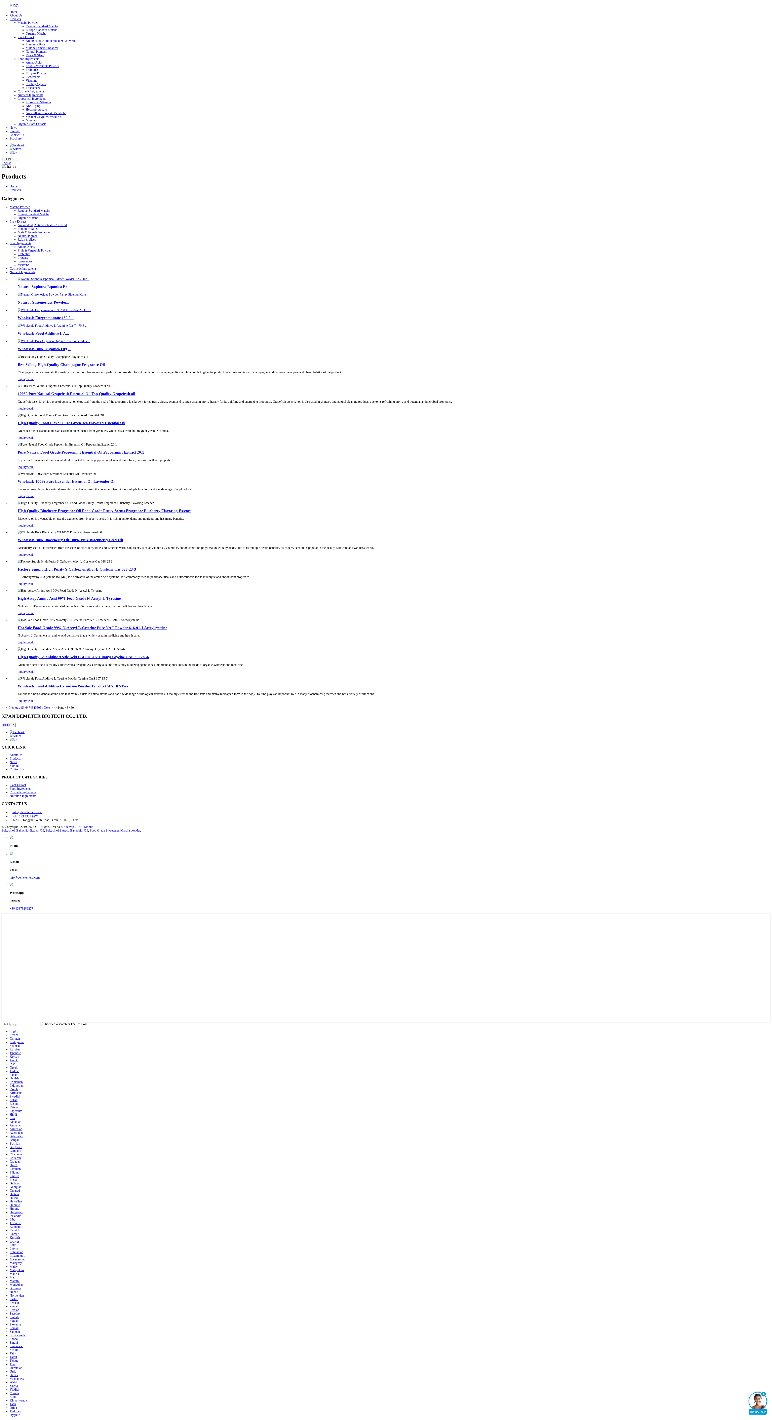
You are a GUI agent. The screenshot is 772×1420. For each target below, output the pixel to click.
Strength (15, 131)
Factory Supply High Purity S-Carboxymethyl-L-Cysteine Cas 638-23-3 (77, 569)
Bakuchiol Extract (57, 830)
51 (41, 707)
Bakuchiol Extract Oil (30, 830)
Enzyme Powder (36, 73)
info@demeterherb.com (27, 812)
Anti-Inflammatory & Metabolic (46, 113)
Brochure (16, 138)
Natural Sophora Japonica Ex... (44, 286)
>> (55, 707)
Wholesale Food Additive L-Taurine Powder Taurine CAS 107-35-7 (73, 686)
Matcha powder (130, 830)
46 (25, 707)
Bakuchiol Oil (79, 830)
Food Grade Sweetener (104, 830)
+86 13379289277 (21, 908)
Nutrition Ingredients (23, 796)
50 (38, 707)
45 (22, 707)
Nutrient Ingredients (30, 95)
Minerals (31, 120)
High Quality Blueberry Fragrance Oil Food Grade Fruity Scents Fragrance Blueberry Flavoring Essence (104, 511)
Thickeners (33, 87)
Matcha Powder (28, 22)
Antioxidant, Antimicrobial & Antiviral (50, 40)
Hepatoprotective (36, 109)
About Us (16, 15)
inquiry (22, 379)
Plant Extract (26, 37)
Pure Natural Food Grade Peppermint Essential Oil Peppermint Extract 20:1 (81, 452)
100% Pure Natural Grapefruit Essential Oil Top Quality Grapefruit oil (76, 394)
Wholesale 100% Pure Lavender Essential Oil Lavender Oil (66, 481)
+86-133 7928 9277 (25, 816)
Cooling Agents (36, 84)
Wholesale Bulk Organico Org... (44, 349)
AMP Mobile (84, 827)
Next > (48, 707)
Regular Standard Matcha (42, 26)
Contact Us (17, 135)
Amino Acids (34, 62)
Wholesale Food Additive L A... (43, 333)
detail (30, 379)
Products (15, 19)
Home (13, 11)
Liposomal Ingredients (32, 98)
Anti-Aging (33, 106)
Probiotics (32, 69)
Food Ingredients (28, 59)
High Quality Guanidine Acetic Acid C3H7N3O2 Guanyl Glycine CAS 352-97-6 (83, 657)
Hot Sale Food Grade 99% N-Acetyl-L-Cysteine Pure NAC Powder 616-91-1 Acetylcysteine (92, 628)
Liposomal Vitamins (38, 102)
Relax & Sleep (35, 55)
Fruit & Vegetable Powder (42, 66)
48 (31, 707)
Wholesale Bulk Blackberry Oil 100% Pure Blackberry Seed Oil (70, 540)
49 (35, 707)
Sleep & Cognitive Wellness (43, 116)
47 (28, 707)
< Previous (13, 707)
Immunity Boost (36, 44)
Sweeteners (33, 77)
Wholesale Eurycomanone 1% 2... (46, 318)
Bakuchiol (8, 830)
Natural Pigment (36, 51)
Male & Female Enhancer (42, 48)
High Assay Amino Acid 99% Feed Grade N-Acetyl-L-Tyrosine (69, 598)
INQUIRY (8, 725)
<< (3, 707)
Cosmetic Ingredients (31, 91)
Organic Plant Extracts (32, 124)
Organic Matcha (36, 33)
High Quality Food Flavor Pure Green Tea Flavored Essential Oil (71, 423)
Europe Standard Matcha (41, 30)
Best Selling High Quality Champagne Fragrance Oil (61, 364)
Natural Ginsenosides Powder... (43, 302)
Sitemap (69, 827)
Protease (23, 257)
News (13, 127)
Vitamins (31, 80)
